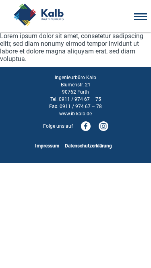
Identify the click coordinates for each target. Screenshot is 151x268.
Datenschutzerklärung (88, 146)
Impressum (47, 146)
